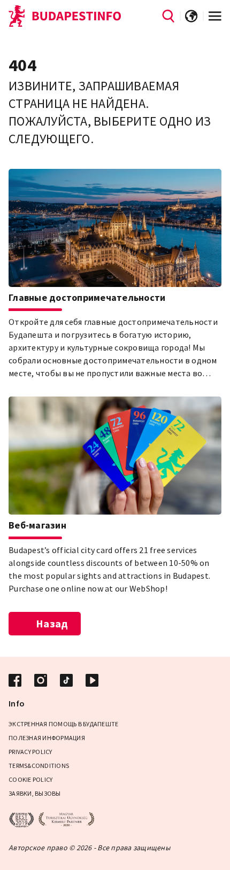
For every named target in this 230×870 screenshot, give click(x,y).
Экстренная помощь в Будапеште (63, 724)
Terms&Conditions (39, 766)
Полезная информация (47, 738)
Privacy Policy (30, 752)
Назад (52, 623)
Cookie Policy (30, 779)
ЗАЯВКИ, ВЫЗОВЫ (35, 793)
